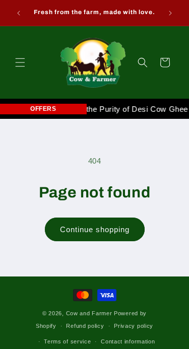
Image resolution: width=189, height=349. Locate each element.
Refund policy (85, 326)
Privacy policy (133, 326)
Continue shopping (95, 229)
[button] (20, 62)
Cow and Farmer (89, 313)
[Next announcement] (170, 13)
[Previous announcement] (19, 13)
